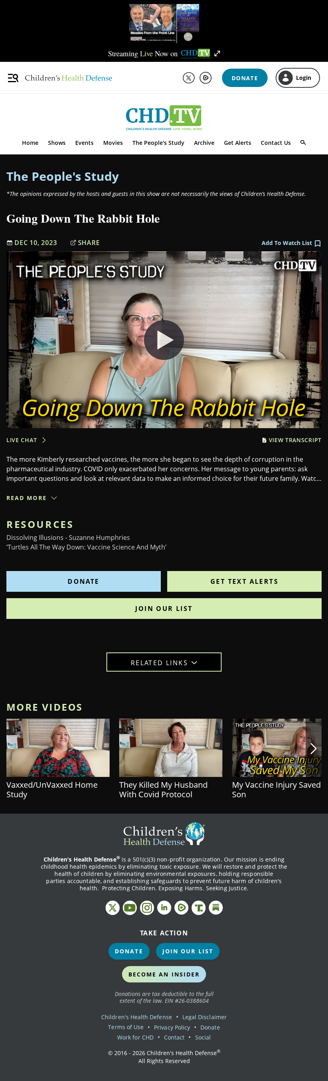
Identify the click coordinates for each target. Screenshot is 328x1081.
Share (89, 242)
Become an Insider (164, 974)
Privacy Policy (172, 1027)
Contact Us (276, 142)
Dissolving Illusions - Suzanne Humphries (68, 537)
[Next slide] (314, 749)
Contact (174, 1037)
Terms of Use (126, 1027)
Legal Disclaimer (204, 1017)
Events (84, 142)
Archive (204, 142)
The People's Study (158, 142)
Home (30, 142)
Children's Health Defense (136, 1017)
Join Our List (163, 608)
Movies (113, 142)
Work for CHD (135, 1037)
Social (203, 1037)
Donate (83, 581)
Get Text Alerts (244, 581)
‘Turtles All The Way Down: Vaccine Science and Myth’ (86, 547)
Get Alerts (237, 142)
